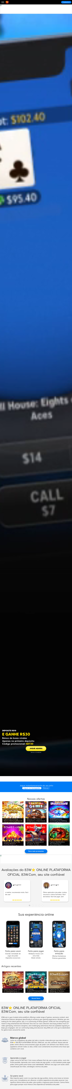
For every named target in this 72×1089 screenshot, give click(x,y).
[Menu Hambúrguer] (2, 2)
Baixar (46, 788)
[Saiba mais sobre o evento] (36, 13)
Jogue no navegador (31, 788)
